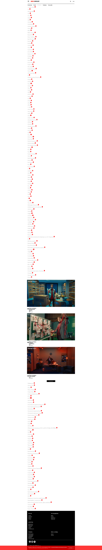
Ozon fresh (31, 137)
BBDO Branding (30, 524)
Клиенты (52, 516)
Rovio (29, 164)
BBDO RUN (30, 537)
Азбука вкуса (31, 226)
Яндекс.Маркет (31, 508)
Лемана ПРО (31, 385)
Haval (30, 83)
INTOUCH (30, 94)
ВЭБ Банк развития (32, 241)
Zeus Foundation (32, 220)
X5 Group (30, 215)
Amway (30, 28)
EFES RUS (30, 58)
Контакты (29, 518)
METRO (30, 113)
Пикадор (30, 440)
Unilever (30, 190)
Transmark (30, 183)
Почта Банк (31, 443)
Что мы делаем (54, 513)
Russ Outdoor (31, 166)
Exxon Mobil (31, 62)
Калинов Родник (32, 275)
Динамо (30, 266)
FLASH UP (30, 64)
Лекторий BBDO (30, 535)
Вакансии (29, 517)
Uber (29, 188)
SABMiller (30, 171)
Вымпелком (31, 249)
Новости (52, 533)
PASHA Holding (31, 143)
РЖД (29, 449)
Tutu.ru (29, 185)
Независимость (31, 417)
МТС (30, 398)
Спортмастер (31, 472)
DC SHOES (31, 51)
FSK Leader (30, 66)
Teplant (30, 177)
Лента (29, 387)
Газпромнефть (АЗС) (33, 260)
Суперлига (30, 479)
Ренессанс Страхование (34, 453)
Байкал (30, 230)
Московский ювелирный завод (35, 413)
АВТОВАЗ (30, 224)
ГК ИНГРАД (31, 256)
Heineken (30, 86)
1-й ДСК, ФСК (31, 7)
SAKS (29, 173)
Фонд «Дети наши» (31, 538)
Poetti (29, 151)
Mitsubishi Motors (32, 126)
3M (29, 9)
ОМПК (30, 421)
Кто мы (30, 513)
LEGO (29, 105)
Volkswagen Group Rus (33, 205)
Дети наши (30, 264)
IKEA (29, 92)
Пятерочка (30, 447)
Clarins (30, 47)
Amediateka (31, 24)
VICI (29, 194)
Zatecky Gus (31, 217)
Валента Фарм (31, 243)
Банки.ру (30, 234)
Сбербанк (30, 466)
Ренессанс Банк (32, 451)
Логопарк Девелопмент (33, 394)
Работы (52, 515)
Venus (29, 196)
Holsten (30, 90)
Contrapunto (30, 526)
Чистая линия (31, 504)
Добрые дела (53, 518)
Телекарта (30, 483)
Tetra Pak (30, 179)
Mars (29, 115)
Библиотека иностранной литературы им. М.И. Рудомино (41, 237)
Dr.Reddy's (30, 56)
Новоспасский (31, 419)
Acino (29, 15)
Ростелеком (31, 460)
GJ (29, 75)
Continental (31, 49)
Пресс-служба (54, 532)
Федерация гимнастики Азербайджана (37, 498)
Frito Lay (30, 71)
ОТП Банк (30, 426)
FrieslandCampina (32, 69)
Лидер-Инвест (31, 391)
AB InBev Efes (31, 11)
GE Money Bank (32, 73)
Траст (29, 489)
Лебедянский (31, 383)
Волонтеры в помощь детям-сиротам (36, 247)
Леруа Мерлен (31, 389)
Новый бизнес (53, 517)
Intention (30, 96)
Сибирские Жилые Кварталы (35, 468)
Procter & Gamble (32, 154)
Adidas (30, 17)
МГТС (29, 396)
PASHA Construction (32, 141)
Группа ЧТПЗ (31, 262)
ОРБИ (29, 423)
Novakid (30, 130)
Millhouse (30, 122)
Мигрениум (31, 402)
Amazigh (30, 22)
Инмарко (30, 273)
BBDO (29, 30)
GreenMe (30, 81)
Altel (29, 20)
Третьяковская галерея (33, 491)
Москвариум (31, 409)
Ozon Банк (31, 139)
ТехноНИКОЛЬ (32, 485)
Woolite (30, 211)
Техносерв (30, 487)
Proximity (29, 527)
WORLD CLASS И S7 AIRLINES (35, 207)
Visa (29, 200)
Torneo (30, 181)
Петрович (30, 438)
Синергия (30, 470)
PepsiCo (30, 147)
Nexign (30, 128)
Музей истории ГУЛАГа (33, 415)
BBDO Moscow (31, 32)
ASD (29, 13)
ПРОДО (30, 436)
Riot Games (31, 162)
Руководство (30, 516)
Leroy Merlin (31, 111)
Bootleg (30, 43)
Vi (28, 198)
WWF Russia (31, 209)
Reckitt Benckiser (32, 158)
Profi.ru (30, 156)
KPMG (30, 100)
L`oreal (30, 107)
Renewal (30, 160)
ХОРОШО (71, 547)
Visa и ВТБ (30, 203)
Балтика (30, 232)
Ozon (30, 134)
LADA (29, 103)
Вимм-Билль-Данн (32, 245)
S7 (29, 168)
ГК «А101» (30, 254)
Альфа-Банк (31, 228)
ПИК (29, 432)
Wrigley (30, 213)
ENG (73, 1)
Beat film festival (31, 39)
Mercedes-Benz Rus (32, 120)
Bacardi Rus (31, 34)
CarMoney (30, 45)
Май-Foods (31, 400)
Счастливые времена (33, 481)
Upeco (30, 192)
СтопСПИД (31, 474)
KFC (29, 98)
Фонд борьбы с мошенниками (35, 500)
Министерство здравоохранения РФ (36, 404)
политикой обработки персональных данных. (59, 547)
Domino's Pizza (31, 54)
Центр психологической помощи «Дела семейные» (39, 502)
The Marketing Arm (31, 528)
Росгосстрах (31, 457)
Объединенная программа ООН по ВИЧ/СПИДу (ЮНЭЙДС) (42, 428)
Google (30, 79)
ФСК (29, 496)
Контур (30, 277)
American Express (32, 26)
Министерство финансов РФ (34, 406)
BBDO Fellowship (30, 533)
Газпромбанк (31, 258)
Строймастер (31, 477)
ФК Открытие (31, 494)
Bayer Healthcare (32, 37)
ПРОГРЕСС (31, 434)
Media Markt (31, 117)
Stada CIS (30, 175)
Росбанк (30, 455)
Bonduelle (30, 41)
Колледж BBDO (30, 536)
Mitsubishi (30, 124)
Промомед (30, 445)
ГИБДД (30, 251)
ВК (29, 239)
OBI (29, 132)
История (29, 515)
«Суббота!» (31, 222)
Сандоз (30, 464)
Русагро (30, 462)
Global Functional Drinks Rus (34, 77)
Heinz (29, 88)
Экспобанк (31, 506)
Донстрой (30, 268)
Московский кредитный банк (35, 411)
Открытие (30, 430)
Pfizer (29, 149)
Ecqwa (30, 60)
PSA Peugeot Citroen (33, 145)
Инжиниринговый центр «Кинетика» (36, 271)
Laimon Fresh (31, 109)
